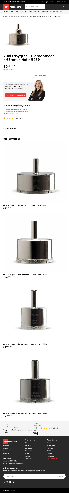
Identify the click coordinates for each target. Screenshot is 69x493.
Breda (27, 443)
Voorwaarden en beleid (9, 490)
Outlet (49, 451)
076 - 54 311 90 (5, 431)
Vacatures (6, 451)
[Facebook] (4, 482)
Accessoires (12, 16)
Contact (6, 454)
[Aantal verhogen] (12, 76)
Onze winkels (30, 440)
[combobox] (33, 6)
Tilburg (27, 456)
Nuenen (27, 453)
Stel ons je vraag (35, 432)
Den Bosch (28, 445)
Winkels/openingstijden (47, 2)
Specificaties (9, 128)
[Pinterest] (13, 482)
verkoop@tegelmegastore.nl (13, 464)
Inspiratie (50, 448)
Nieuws (5, 448)
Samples (50, 453)
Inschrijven (59, 476)
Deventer (28, 451)
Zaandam (28, 459)
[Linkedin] (10, 482)
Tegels (49, 443)
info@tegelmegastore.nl (21, 430)
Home (5, 16)
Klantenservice (61, 2)
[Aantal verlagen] (5, 76)
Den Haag (28, 448)
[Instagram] (7, 482)
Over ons (6, 446)
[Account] (60, 6)
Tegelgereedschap (22, 16)
